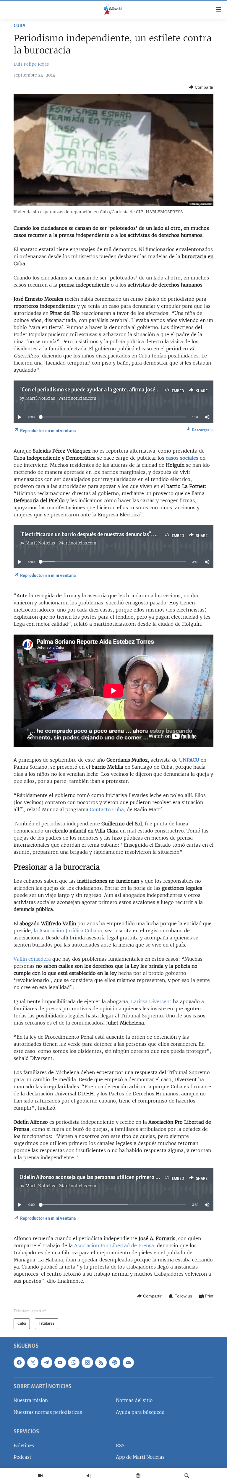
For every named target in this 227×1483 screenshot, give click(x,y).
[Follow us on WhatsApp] (73, 1362)
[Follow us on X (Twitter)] (32, 1362)
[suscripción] (128, 1362)
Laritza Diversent (151, 1001)
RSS (120, 1445)
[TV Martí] (40, 1475)
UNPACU (189, 760)
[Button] (201, 87)
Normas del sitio (134, 1400)
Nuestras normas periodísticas (48, 1412)
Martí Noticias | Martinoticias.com (60, 398)
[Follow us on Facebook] (19, 1362)
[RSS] (100, 1362)
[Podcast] (138, 1475)
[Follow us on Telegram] (46, 1362)
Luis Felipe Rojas (31, 64)
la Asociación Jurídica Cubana (68, 931)
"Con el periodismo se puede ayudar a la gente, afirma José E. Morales (100, 390)
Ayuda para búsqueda (140, 1412)
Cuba (19, 26)
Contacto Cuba (107, 809)
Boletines (24, 1445)
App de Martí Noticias (140, 1457)
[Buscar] (187, 1475)
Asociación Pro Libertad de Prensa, (114, 1245)
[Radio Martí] (89, 1475)
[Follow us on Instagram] (87, 1362)
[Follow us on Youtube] (60, 1362)
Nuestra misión (31, 1400)
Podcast (22, 1457)
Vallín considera (32, 959)
